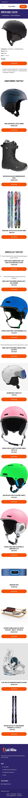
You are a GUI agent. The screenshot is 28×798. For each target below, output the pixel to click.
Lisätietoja (14, 63)
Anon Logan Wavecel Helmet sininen (14, 123)
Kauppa (23, 6)
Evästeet (19, 794)
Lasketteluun (5, 15)
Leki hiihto (6, 767)
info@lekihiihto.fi (4, 1)
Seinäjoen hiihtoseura (8, 772)
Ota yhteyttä (13, 794)
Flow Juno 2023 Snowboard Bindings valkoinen (14, 682)
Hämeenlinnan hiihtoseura (10, 769)
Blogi (4, 775)
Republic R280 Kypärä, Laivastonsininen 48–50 (14, 331)
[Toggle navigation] (2, 6)
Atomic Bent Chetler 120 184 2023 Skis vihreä (14, 230)
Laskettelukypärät (15, 15)
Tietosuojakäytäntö (11, 795)
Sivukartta (19, 795)
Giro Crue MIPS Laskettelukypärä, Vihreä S (14, 495)
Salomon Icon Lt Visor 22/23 (14, 393)
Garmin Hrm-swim (14, 585)
